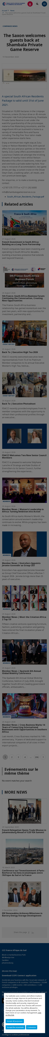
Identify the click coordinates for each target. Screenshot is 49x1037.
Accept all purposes (14, 1021)
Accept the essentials (15, 1027)
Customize (31, 1027)
